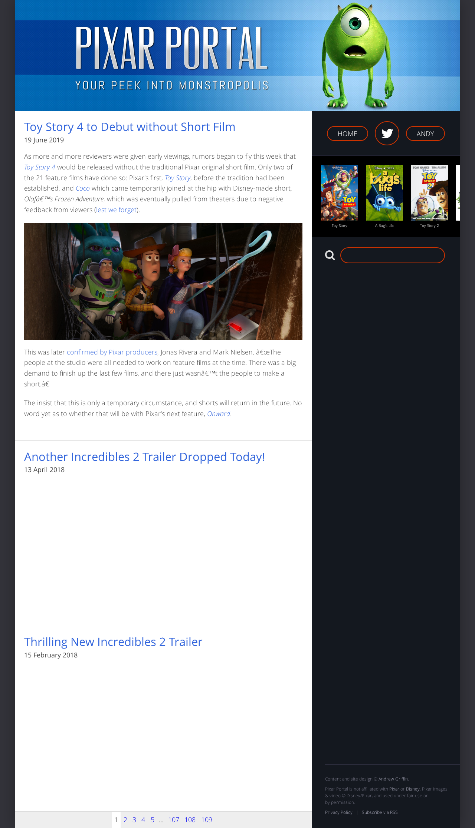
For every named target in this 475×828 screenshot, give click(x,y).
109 (206, 819)
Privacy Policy (339, 812)
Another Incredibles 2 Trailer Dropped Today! (144, 457)
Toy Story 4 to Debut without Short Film (130, 127)
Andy (425, 133)
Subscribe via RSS (380, 812)
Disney (413, 789)
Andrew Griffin (393, 779)
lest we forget (116, 209)
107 (173, 819)
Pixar (394, 789)
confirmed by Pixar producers (112, 351)
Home (347, 133)
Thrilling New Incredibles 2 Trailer (113, 642)
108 (190, 819)
